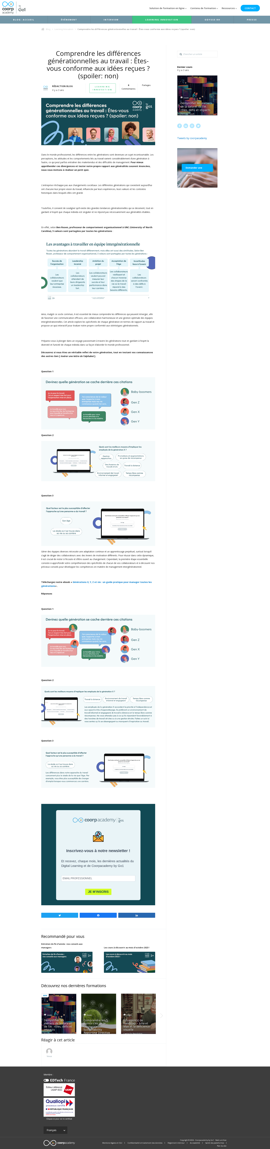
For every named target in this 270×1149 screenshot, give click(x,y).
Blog (48, 29)
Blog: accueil (23, 19)
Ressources (228, 8)
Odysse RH (212, 19)
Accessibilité (195, 1143)
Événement (69, 19)
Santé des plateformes (214, 1143)
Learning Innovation (161, 19)
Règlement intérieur (176, 1143)
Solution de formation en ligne (167, 8)
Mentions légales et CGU (112, 1143)
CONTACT (250, 8)
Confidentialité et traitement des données (145, 1143)
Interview (111, 19)
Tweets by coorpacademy (192, 138)
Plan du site (221, 1146)
